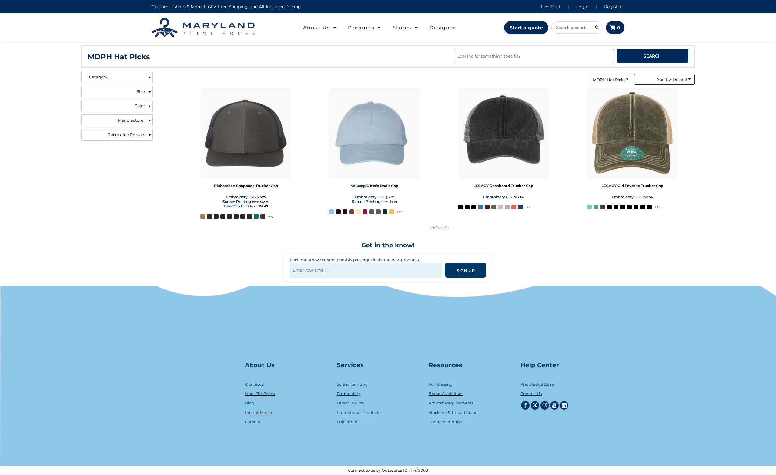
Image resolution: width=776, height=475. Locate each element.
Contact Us (531, 393)
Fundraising (441, 384)
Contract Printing (446, 421)
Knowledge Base (537, 384)
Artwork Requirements (451, 403)
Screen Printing (236, 201)
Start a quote (526, 28)
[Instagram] (544, 405)
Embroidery (237, 197)
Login (582, 6)
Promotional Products (358, 412)
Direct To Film (236, 206)
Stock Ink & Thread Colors (453, 412)
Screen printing (352, 384)
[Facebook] (525, 405)
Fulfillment (348, 421)
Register (613, 6)
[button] (320, 27)
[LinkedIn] (564, 405)
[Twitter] (535, 405)
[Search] (596, 27)
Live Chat (550, 6)
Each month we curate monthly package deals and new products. (355, 259)
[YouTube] (554, 405)
